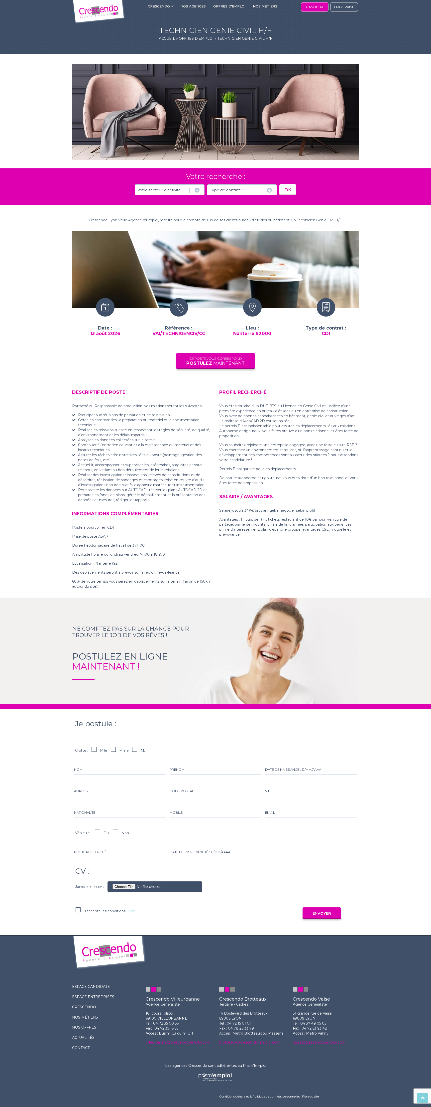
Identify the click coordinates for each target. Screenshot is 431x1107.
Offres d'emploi (196, 38)
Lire (132, 911)
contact (81, 1048)
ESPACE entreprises (93, 997)
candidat (314, 7)
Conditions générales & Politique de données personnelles (259, 1096)
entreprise (344, 7)
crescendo (84, 1007)
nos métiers (85, 1017)
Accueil (167, 38)
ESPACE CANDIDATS (91, 986)
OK (287, 190)
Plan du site (310, 1096)
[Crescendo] (98, 12)
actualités (83, 1037)
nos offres (84, 1027)
